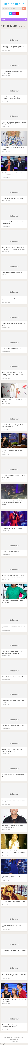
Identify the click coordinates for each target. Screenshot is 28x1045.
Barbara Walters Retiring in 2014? (11, 551)
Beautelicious (14, 4)
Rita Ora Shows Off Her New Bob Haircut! (13, 901)
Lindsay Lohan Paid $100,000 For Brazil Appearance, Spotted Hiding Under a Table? (13, 502)
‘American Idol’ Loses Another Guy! (12, 528)
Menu (3, 19)
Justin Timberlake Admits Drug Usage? (13, 198)
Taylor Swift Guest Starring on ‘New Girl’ (13, 676)
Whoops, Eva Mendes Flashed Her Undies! (13, 725)
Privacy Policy (14, 1041)
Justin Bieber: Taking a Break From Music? (14, 950)
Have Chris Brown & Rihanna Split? (11, 348)
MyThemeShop (14, 1039)
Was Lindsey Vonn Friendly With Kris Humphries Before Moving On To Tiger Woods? (12, 374)
